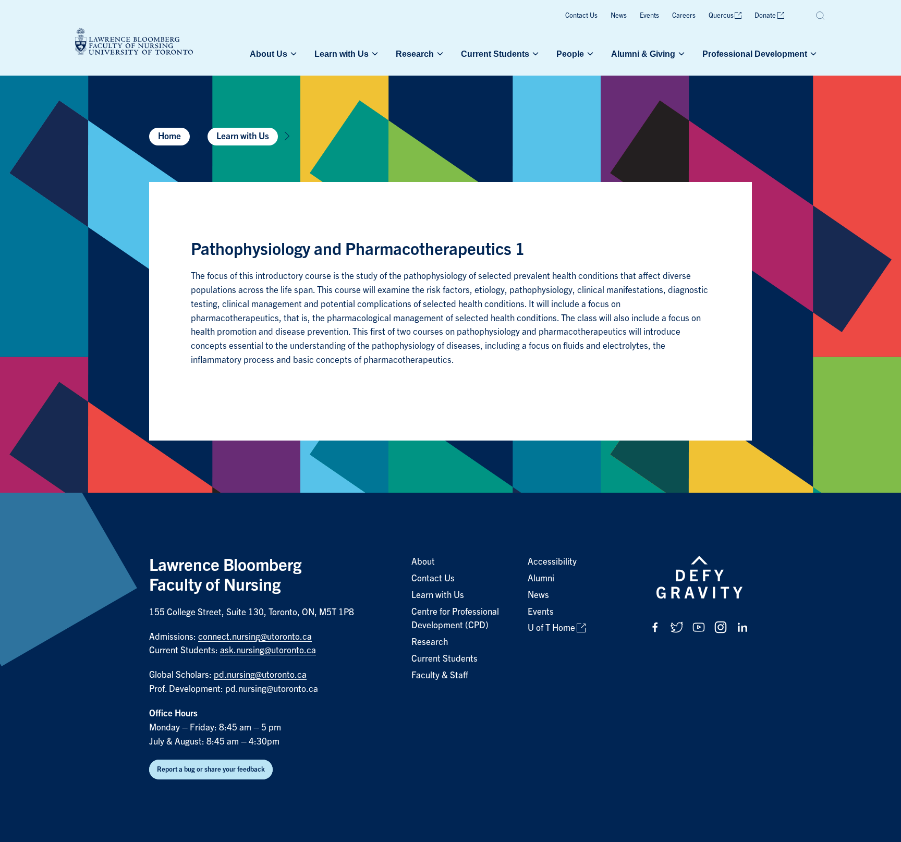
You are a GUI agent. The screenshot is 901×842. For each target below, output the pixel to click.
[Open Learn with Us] (374, 53)
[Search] (820, 15)
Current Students (495, 54)
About (423, 561)
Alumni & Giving (643, 54)
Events (649, 15)
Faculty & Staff (439, 675)
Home (169, 136)
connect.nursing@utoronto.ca (255, 636)
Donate (765, 15)
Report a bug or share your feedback (211, 769)
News (619, 15)
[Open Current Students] (534, 53)
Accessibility (552, 561)
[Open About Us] (292, 53)
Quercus (721, 15)
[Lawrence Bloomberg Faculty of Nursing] (134, 43)
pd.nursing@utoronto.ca (260, 674)
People (570, 54)
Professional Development (754, 54)
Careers (684, 15)
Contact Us (581, 15)
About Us (268, 54)
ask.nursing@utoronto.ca (268, 650)
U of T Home (551, 628)
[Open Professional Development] (812, 53)
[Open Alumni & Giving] (680, 53)
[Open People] (589, 53)
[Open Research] (439, 53)
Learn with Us (341, 54)
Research (415, 54)
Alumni (541, 578)
